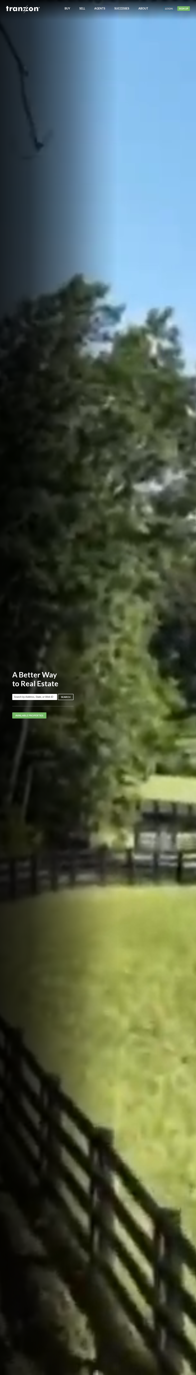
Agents (99, 8)
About (143, 8)
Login (169, 8)
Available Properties (29, 715)
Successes (121, 8)
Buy (67, 8)
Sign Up (183, 8)
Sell (82, 8)
